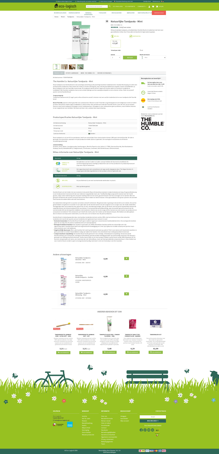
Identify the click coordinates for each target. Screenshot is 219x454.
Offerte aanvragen (72, 73)
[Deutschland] (163, 1)
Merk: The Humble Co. (88, 73)
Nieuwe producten (88, 435)
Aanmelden (124, 418)
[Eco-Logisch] (64, 5)
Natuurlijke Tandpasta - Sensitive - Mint (83, 259)
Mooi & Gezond (116, 13)
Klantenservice (156, 1)
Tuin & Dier (102, 13)
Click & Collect (106, 423)
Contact (104, 428)
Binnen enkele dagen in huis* (64, 1)
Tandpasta (70, 17)
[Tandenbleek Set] (156, 324)
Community (141, 6)
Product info (58, 73)
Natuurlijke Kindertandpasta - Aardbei (84, 276)
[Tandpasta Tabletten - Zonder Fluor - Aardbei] (133, 324)
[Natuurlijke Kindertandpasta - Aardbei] (63, 281)
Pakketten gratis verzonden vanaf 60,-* (87, 1)
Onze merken (86, 432)
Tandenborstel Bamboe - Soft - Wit (86, 335)
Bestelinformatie (107, 418)
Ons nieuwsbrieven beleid (152, 425)
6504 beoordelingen (109, 452)
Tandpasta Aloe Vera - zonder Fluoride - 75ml (109, 335)
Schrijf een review (125, 27)
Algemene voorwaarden (109, 437)
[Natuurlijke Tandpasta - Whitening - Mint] (63, 299)
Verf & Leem (86, 418)
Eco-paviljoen (118, 6)
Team (103, 444)
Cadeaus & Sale (159, 13)
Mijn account (124, 421)
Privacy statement (107, 439)
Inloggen (123, 416)
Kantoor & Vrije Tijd (145, 13)
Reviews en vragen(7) (104, 73)
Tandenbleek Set (156, 334)
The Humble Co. (118, 25)
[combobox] (153, 57)
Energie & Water (74, 13)
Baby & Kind (130, 13)
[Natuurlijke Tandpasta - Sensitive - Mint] (63, 264)
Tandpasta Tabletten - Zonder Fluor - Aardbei (132, 335)
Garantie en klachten (108, 435)
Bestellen (130, 57)
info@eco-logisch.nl (62, 420)
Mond (63, 17)
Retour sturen (106, 421)
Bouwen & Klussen (60, 13)
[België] (161, 1)
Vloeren (84, 421)
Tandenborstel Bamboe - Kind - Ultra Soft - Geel (63, 335)
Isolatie (84, 416)
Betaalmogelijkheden (108, 432)
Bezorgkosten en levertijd (150, 78)
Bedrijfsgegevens (107, 442)
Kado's (84, 425)
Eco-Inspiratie (130, 6)
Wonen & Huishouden (88, 13)
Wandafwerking (87, 423)
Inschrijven (152, 421)
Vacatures (104, 430)
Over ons (104, 416)
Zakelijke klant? (147, 1)
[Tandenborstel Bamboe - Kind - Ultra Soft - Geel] (63, 324)
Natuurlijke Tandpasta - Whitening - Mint (83, 294)
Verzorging (85, 430)
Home (56, 17)
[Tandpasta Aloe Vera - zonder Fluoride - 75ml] (109, 324)
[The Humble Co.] (153, 123)
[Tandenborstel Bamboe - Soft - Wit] (86, 324)
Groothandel (105, 425)
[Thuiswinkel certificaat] (58, 424)
